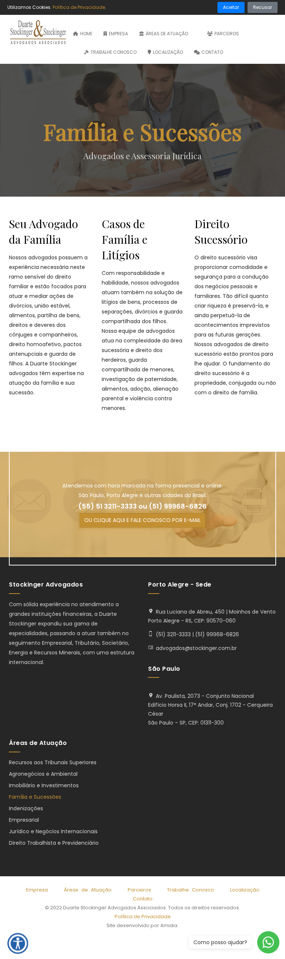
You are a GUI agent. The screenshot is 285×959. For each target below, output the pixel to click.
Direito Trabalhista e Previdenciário (54, 843)
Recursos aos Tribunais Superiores (52, 762)
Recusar (262, 7)
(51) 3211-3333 (173, 634)
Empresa (118, 33)
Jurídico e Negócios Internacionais (53, 831)
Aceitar (231, 7)
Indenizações (26, 808)
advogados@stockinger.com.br (196, 648)
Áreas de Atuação (167, 33)
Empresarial (24, 820)
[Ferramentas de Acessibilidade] (17, 943)
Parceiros (226, 33)
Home (86, 33)
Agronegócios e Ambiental (43, 774)
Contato (212, 52)
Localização (168, 52)
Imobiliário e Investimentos (44, 785)
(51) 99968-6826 (178, 506)
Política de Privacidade (143, 916)
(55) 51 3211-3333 (107, 506)
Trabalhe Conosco (114, 52)
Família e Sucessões (35, 797)
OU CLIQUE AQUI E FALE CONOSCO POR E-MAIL (142, 520)
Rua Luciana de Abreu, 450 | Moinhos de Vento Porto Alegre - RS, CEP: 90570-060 (212, 616)
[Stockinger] (38, 33)
